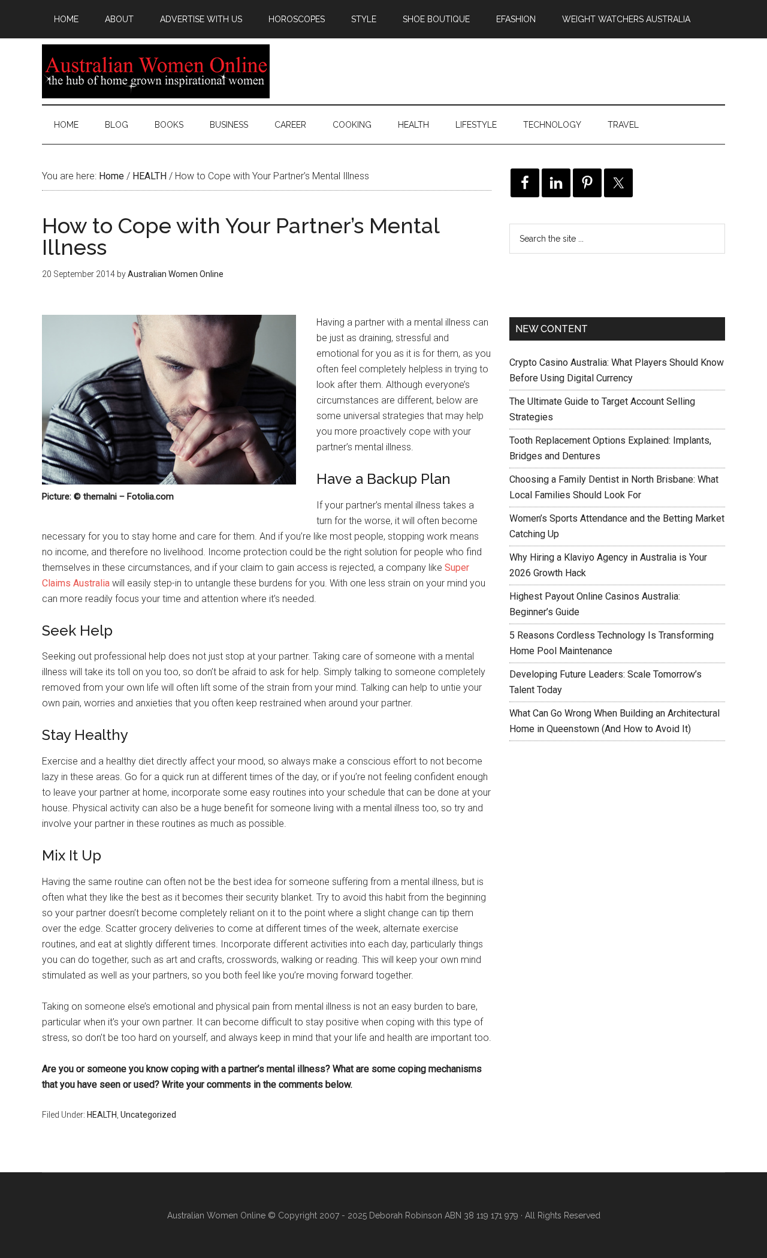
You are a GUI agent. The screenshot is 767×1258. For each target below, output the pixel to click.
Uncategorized (148, 1114)
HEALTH (102, 1114)
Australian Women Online (156, 71)
